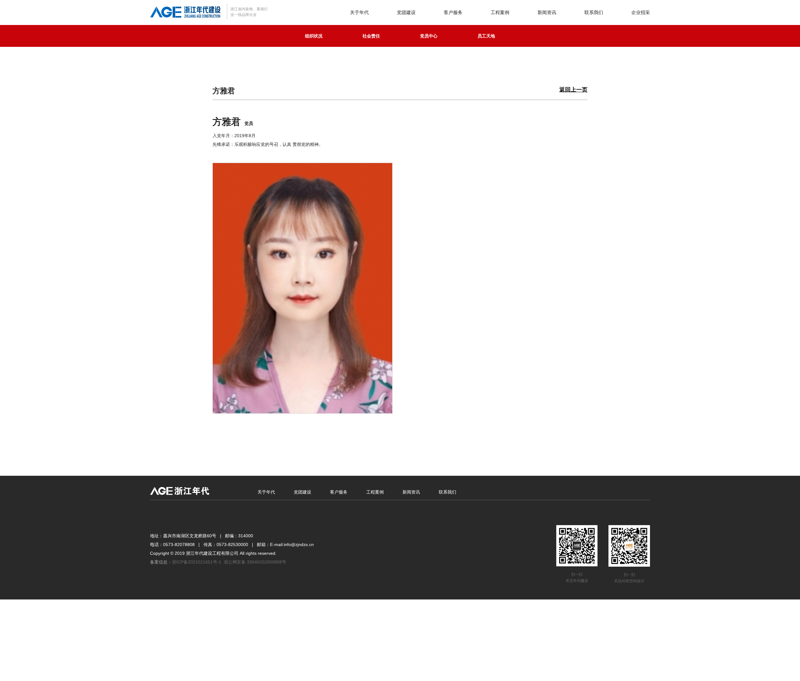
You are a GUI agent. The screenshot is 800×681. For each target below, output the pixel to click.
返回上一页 (573, 90)
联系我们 (593, 12)
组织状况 (313, 35)
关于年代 (359, 12)
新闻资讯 (547, 12)
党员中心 (429, 35)
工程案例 (500, 12)
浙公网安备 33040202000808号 (255, 561)
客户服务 (453, 12)
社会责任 (371, 35)
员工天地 (486, 35)
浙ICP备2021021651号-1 (196, 561)
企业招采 (640, 12)
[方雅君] (302, 287)
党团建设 (406, 12)
